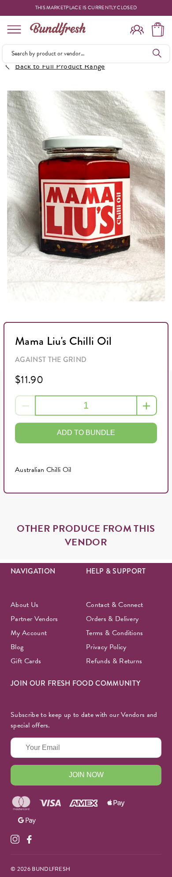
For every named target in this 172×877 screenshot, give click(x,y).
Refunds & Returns (114, 661)
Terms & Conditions (114, 633)
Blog (17, 647)
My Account (29, 633)
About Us (25, 604)
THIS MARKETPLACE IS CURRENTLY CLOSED (86, 7)
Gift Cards (26, 661)
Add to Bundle (86, 432)
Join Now (86, 774)
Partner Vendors (34, 619)
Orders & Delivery (112, 619)
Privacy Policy (106, 647)
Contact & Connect (114, 604)
